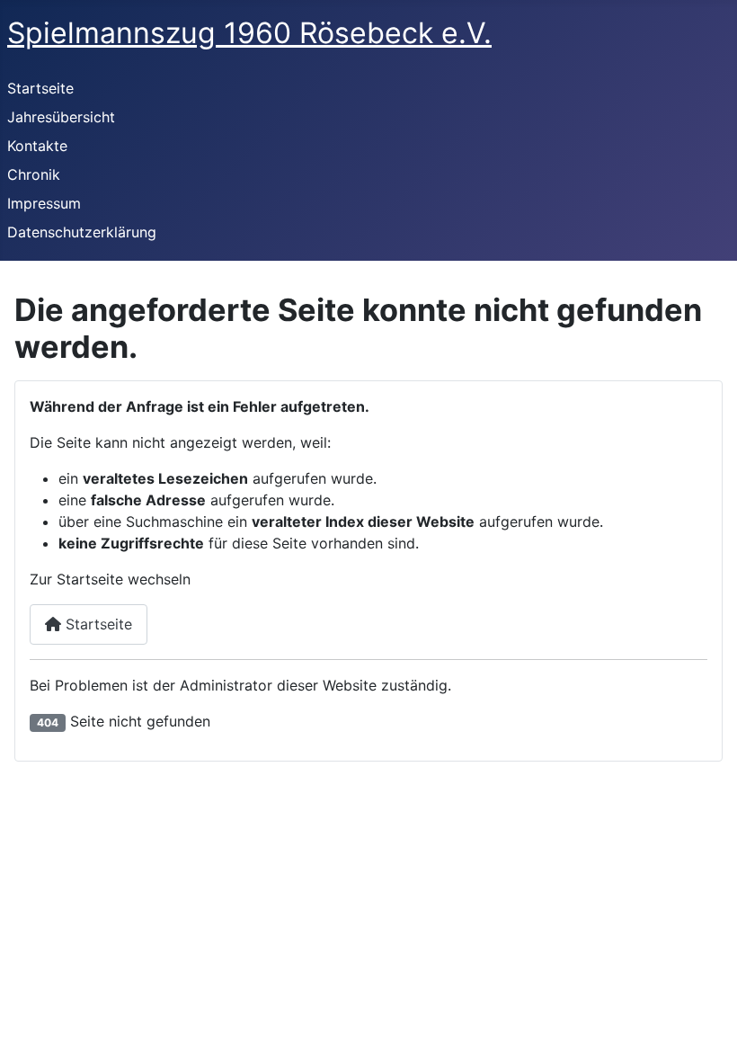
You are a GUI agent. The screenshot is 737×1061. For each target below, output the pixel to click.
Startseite (40, 88)
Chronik (33, 174)
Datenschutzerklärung (81, 232)
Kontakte (37, 146)
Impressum (44, 203)
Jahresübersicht (61, 117)
